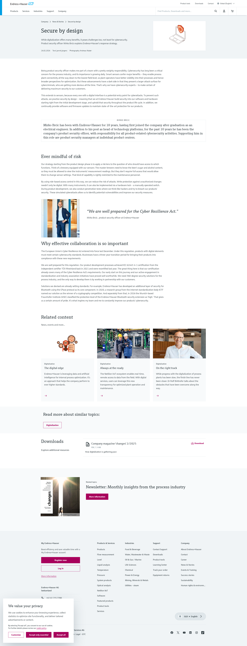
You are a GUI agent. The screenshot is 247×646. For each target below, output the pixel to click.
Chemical (129, 570)
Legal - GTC (81, 634)
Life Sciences (130, 564)
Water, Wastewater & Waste (137, 554)
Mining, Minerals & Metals (136, 580)
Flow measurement (105, 554)
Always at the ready (111, 368)
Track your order (160, 570)
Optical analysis (104, 585)
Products (101, 549)
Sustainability (187, 580)
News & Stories (58, 21)
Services (100, 611)
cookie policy (41, 628)
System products (104, 580)
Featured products (105, 601)
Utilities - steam (132, 585)
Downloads (199, 3)
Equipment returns (161, 575)
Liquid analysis (103, 564)
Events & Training (188, 570)
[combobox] (227, 3)
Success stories (187, 575)
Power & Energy (132, 575)
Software (101, 595)
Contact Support (160, 549)
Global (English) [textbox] (226, 3)
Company (44, 21)
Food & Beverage (132, 549)
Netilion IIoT (102, 590)
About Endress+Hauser (191, 549)
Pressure (101, 575)
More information (48, 576)
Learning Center (160, 564)
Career (184, 559)
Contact (211, 3)
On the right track (166, 368)
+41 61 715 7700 (54, 598)
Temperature (102, 570)
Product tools (185, 3)
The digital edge (54, 368)
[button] (52, 425)
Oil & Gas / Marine (133, 559)
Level (99, 559)
